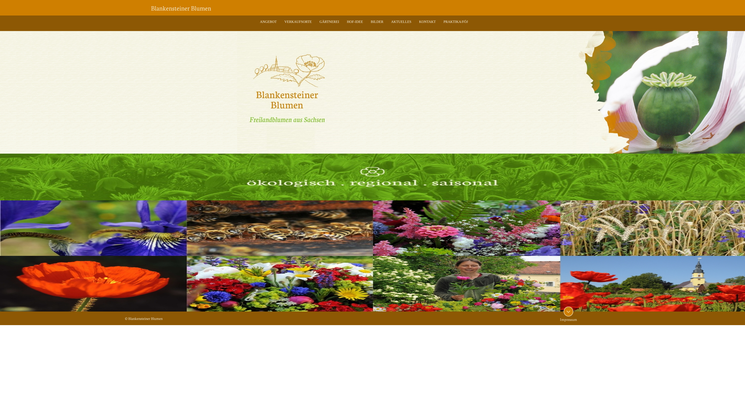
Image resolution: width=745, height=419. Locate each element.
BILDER (377, 22)
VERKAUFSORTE (298, 22)
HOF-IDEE (355, 22)
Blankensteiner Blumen (181, 7)
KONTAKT (427, 22)
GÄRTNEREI (329, 22)
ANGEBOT (268, 22)
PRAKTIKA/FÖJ (456, 22)
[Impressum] (568, 311)
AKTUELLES (401, 22)
